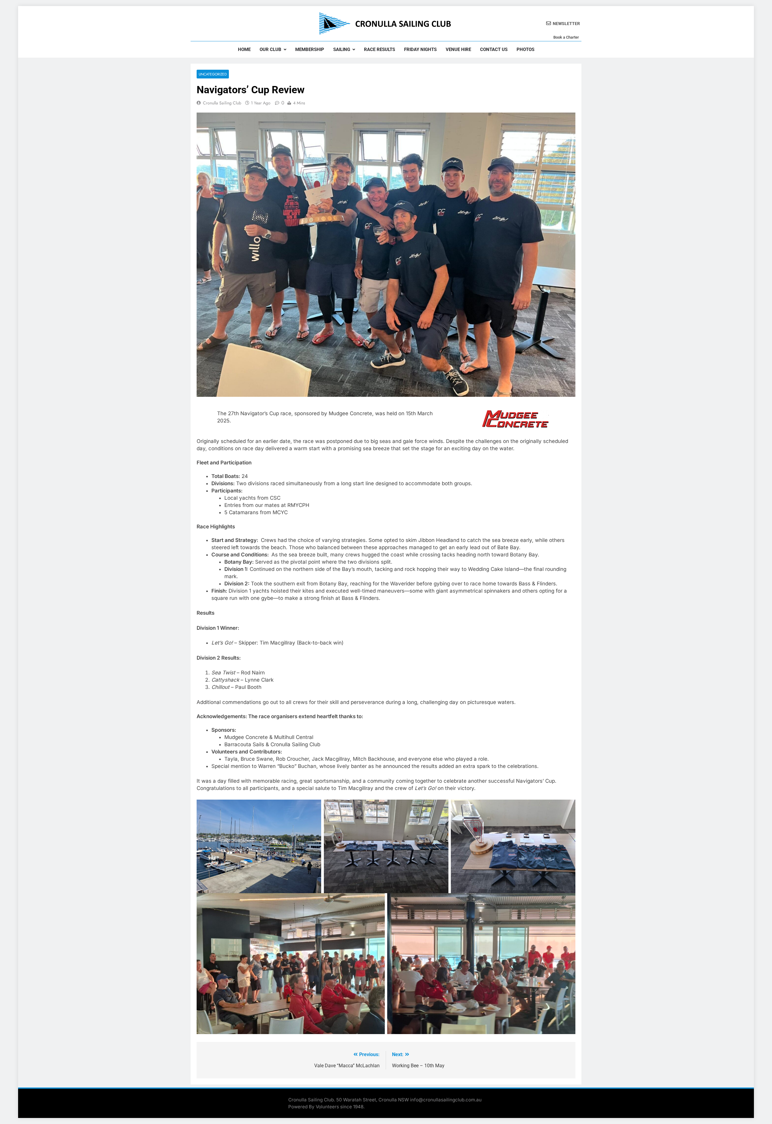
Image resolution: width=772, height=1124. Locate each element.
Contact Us (494, 49)
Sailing (341, 49)
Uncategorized (213, 74)
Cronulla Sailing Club (222, 103)
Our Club (270, 49)
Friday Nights (420, 49)
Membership (309, 49)
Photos (525, 49)
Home (244, 49)
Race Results (379, 49)
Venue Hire (458, 49)
